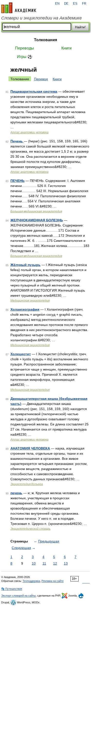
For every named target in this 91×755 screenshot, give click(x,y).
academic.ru (18, 7)
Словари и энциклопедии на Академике (41, 18)
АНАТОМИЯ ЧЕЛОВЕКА (30, 448)
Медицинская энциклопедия (30, 300)
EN (57, 3)
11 (44, 563)
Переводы (24, 48)
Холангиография (24, 309)
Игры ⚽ (24, 57)
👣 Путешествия (11, 588)
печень (16, 493)
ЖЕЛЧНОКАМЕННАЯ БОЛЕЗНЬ (36, 220)
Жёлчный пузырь (25, 265)
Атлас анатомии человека (29, 132)
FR (84, 3)
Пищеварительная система (33, 91)
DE (66, 3)
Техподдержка (31, 580)
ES (75, 3)
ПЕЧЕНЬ (17, 181)
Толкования (45, 40)
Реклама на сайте (52, 580)
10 (34, 563)
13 (66, 563)
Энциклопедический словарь (30, 528)
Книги (66, 48)
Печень (17, 141)
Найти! (80, 27)
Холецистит (20, 354)
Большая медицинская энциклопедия (36, 211)
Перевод (41, 79)
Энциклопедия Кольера (26, 484)
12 (55, 563)
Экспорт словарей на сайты (18, 595)
